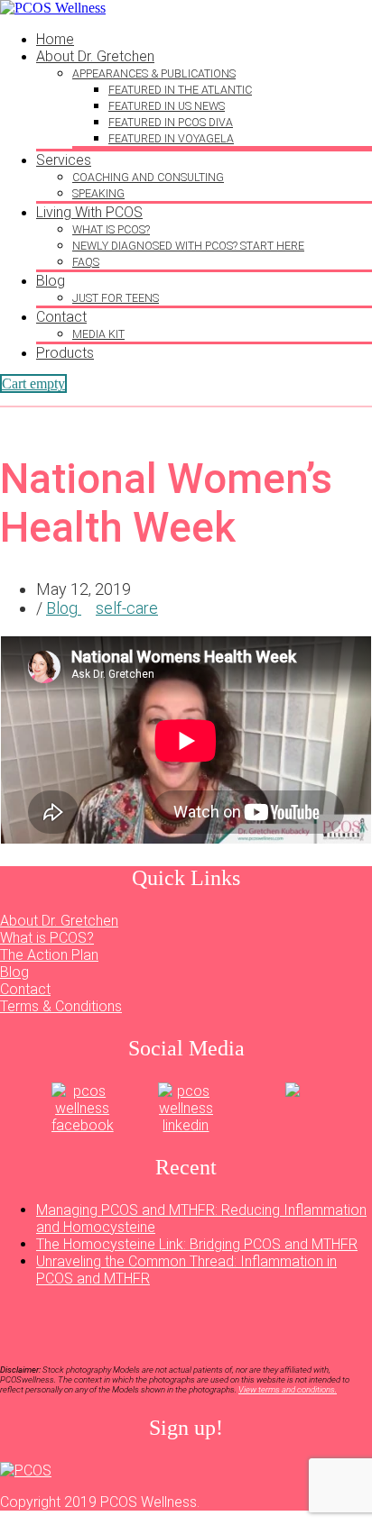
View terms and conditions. (287, 1389)
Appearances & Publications (154, 73)
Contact (61, 316)
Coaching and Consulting (148, 177)
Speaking (98, 193)
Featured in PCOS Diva (170, 122)
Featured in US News (166, 106)
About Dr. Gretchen (95, 56)
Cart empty (33, 383)
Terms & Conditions (61, 1006)
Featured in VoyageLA (171, 138)
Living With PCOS (89, 212)
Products (65, 352)
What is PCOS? (111, 229)
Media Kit (98, 334)
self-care (127, 607)
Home (55, 39)
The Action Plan (49, 954)
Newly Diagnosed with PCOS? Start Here (188, 245)
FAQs (85, 262)
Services (63, 160)
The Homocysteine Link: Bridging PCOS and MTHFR (197, 1244)
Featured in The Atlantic (180, 89)
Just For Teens (115, 298)
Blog (50, 280)
